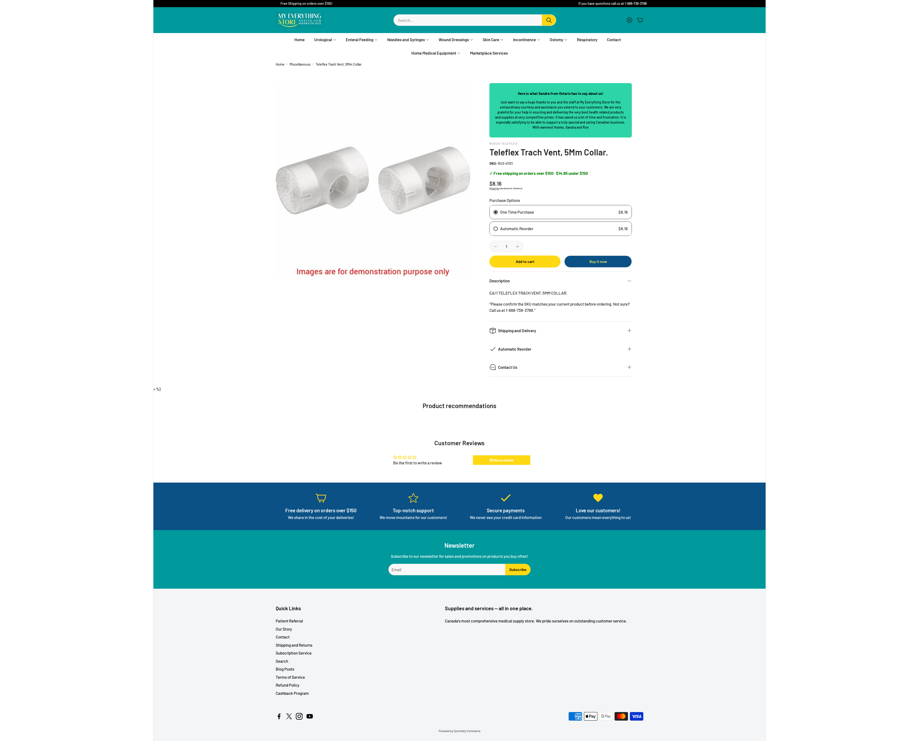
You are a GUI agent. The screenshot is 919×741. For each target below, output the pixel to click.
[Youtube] (309, 716)
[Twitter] (289, 716)
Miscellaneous (300, 64)
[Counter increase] (517, 246)
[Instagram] (299, 716)
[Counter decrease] (495, 246)
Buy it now (598, 261)
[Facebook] (279, 716)
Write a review (501, 460)
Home (280, 64)
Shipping (494, 188)
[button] (475, 20)
